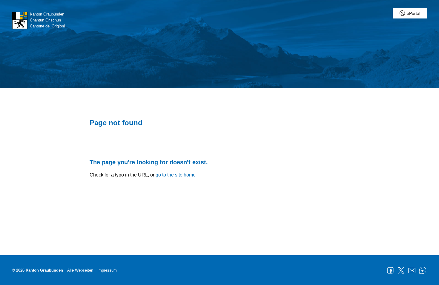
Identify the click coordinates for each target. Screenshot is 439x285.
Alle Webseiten (80, 270)
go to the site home (176, 174)
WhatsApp (422, 270)
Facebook (390, 270)
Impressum (107, 270)
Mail (411, 270)
